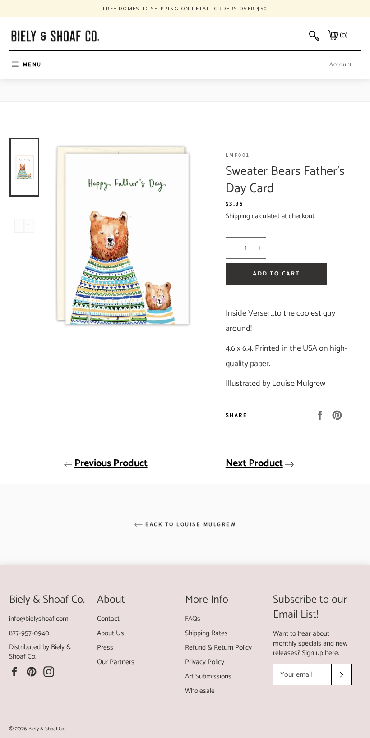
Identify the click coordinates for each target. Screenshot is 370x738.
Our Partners (115, 662)
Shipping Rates (206, 633)
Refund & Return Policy (218, 647)
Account (340, 64)
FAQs (192, 618)
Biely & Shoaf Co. (46, 728)
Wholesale (200, 691)
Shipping (238, 216)
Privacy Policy (204, 662)
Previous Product (111, 463)
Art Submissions (208, 676)
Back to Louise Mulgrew (189, 524)
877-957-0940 (29, 633)
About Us (110, 633)
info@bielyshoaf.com (39, 618)
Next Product (254, 463)
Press (105, 647)
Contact (108, 618)
